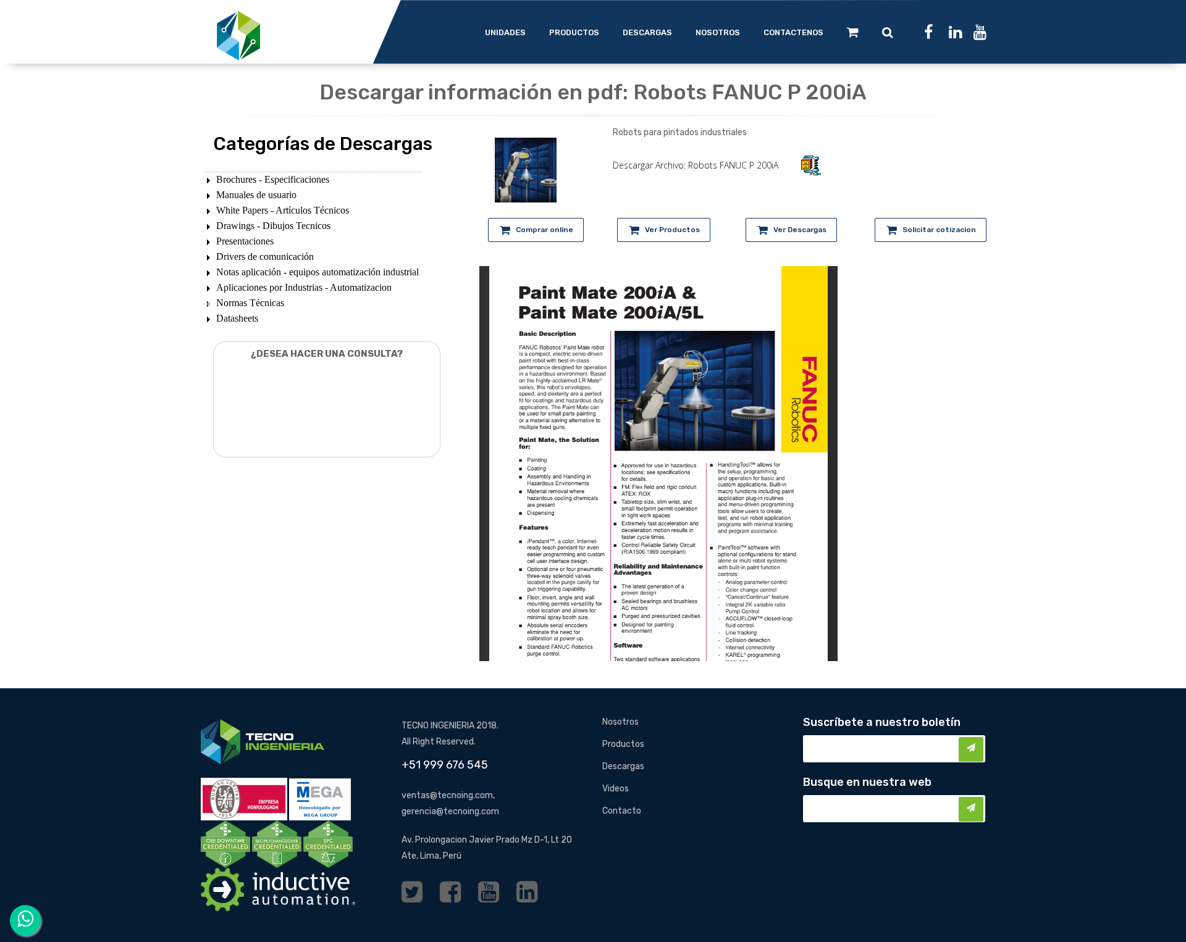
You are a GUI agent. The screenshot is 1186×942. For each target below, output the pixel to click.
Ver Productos (672, 229)
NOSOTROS (718, 32)
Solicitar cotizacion (939, 229)
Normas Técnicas (250, 303)
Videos (615, 788)
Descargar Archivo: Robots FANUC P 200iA (695, 165)
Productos (623, 744)
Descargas (623, 766)
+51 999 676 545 (445, 765)
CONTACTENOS (793, 32)
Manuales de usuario (256, 195)
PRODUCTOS (574, 32)
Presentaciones (245, 241)
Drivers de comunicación (265, 256)
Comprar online (544, 229)
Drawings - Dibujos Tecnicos (273, 225)
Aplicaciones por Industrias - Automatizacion (304, 287)
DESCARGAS (647, 32)
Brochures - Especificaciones (272, 179)
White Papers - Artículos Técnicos (282, 210)
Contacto (621, 811)
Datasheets (237, 318)
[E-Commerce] (853, 32)
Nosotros (620, 722)
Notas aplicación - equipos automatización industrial (317, 272)
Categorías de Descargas (322, 144)
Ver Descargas (799, 229)
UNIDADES (505, 32)
